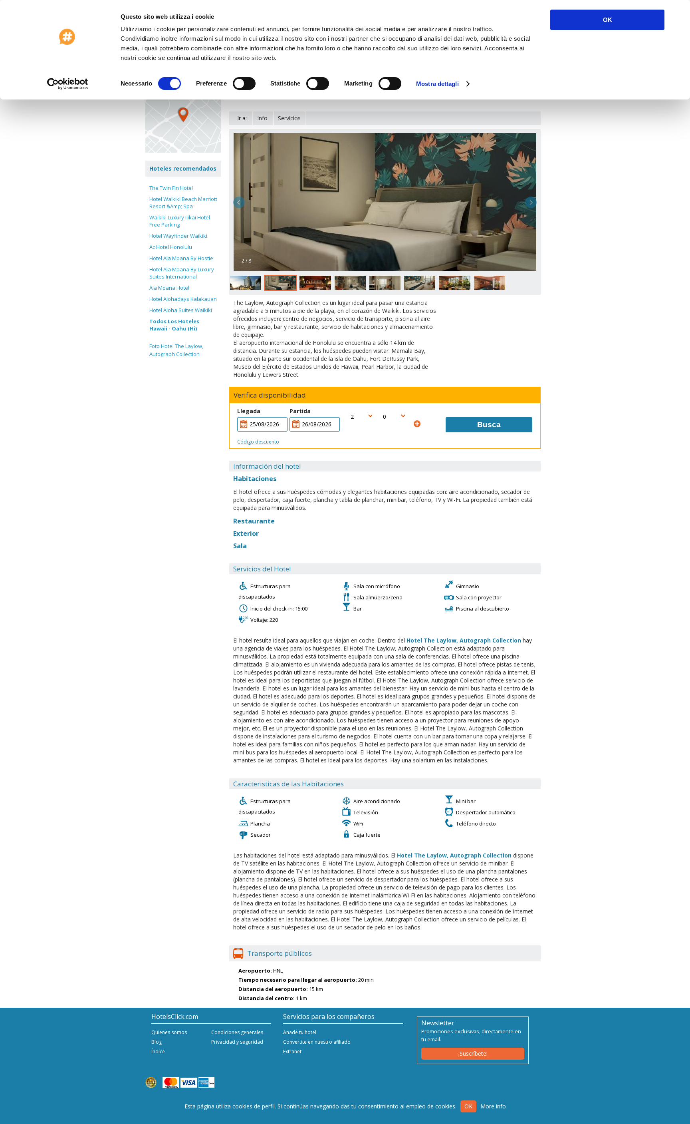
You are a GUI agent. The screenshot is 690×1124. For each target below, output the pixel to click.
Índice (158, 1051)
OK (607, 19)
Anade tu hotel (299, 1032)
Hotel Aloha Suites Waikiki (180, 310)
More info (493, 1106)
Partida (300, 411)
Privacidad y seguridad (237, 1041)
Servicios (289, 118)
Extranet (292, 1051)
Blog (156, 1041)
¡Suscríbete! (473, 1053)
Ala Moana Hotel (169, 287)
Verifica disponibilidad (270, 395)
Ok (468, 1106)
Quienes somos (169, 1032)
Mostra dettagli (437, 83)
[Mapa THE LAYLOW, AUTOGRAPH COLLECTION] (183, 115)
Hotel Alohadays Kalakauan (183, 298)
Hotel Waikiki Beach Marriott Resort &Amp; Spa (183, 202)
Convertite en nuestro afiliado (317, 1041)
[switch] (244, 83)
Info (262, 118)
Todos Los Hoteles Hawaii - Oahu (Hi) (174, 325)
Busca (489, 424)
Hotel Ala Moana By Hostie (181, 258)
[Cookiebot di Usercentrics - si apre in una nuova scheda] (68, 84)
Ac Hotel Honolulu (170, 247)
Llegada (248, 411)
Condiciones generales (237, 1032)
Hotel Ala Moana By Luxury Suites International (181, 273)
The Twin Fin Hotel (171, 187)
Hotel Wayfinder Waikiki (178, 235)
